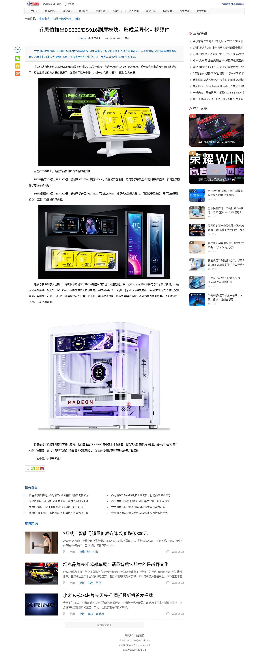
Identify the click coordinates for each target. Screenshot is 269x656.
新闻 (78, 18)
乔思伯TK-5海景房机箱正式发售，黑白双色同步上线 (58, 501)
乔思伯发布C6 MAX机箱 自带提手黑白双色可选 (138, 507)
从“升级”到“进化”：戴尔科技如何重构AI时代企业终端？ (225, 193)
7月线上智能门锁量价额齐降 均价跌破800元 (105, 533)
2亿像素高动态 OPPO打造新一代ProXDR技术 (218, 73)
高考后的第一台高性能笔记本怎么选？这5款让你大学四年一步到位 (226, 230)
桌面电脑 (44, 18)
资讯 (59, 4)
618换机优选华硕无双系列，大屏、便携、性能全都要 (225, 297)
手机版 (71, 4)
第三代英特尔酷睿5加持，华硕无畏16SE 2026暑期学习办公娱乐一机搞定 (226, 264)
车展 (90, 582)
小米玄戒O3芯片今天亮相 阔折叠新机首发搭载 (108, 595)
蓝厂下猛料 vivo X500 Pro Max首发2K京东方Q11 (218, 100)
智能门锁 (84, 551)
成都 (82, 582)
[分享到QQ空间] (37, 468)
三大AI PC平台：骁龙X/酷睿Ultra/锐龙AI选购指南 (224, 280)
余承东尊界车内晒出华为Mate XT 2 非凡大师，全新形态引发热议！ (219, 42)
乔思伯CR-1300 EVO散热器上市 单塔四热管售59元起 (59, 513)
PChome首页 (49, 4)
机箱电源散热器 (62, 18)
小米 (95, 551)
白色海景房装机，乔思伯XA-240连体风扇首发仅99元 (59, 495)
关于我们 (129, 635)
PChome (82, 38)
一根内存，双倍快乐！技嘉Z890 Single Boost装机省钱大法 (219, 93)
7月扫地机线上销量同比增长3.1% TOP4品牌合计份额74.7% (219, 55)
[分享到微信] (33, 468)
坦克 (98, 582)
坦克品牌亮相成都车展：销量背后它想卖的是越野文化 (116, 564)
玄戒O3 (100, 613)
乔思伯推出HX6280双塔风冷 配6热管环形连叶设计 (57, 507)
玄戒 (90, 613)
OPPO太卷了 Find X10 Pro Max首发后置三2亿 (218, 67)
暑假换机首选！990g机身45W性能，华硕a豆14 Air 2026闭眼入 (226, 210)
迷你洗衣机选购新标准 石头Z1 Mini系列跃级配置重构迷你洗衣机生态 (219, 80)
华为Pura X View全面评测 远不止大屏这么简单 (219, 86)
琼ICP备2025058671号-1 (134, 650)
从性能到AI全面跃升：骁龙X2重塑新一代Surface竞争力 (226, 245)
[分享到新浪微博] (42, 468)
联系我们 (139, 635)
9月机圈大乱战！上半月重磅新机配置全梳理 (218, 47)
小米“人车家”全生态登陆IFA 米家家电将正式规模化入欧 (219, 61)
